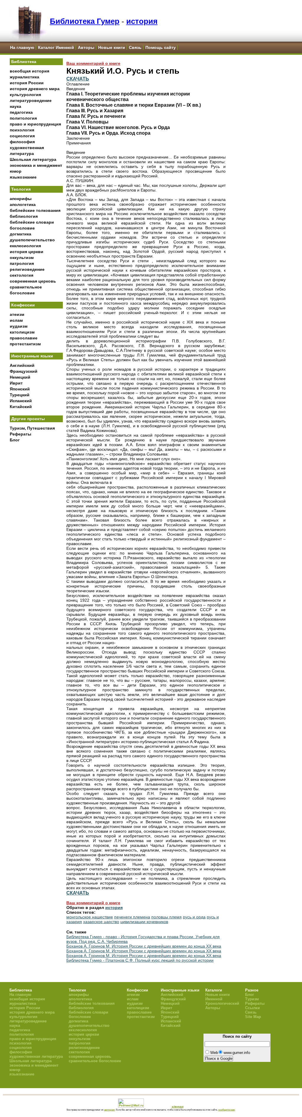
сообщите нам (226, 1109)
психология (22, 130)
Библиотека (23, 61)
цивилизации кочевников (144, 921)
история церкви (26, 251)
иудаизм (18, 326)
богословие (22, 228)
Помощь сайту (160, 47)
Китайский (21, 406)
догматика (20, 234)
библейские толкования (35, 210)
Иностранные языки (32, 356)
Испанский (21, 400)
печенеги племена (132, 917)
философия (22, 141)
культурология (25, 94)
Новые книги (111, 47)
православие (23, 338)
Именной (213, 999)
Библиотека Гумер (84, 21)
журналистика (24, 77)
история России (27, 82)
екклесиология (25, 245)
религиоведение (27, 269)
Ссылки (252, 1008)
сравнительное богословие (95, 1061)
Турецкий (19, 394)
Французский (23, 371)
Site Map (253, 1016)
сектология (21, 275)
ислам (16, 320)
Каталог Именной (56, 47)
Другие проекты (28, 418)
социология (22, 135)
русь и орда (194, 917)
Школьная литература (33, 159)
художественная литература (36, 1056)
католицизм (22, 332)
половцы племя (166, 917)
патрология (22, 263)
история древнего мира (35, 88)
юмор (16, 171)
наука (15, 106)
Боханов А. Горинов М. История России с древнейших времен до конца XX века (143, 946)
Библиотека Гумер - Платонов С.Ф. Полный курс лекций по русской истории (140, 960)
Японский (20, 389)
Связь (135, 47)
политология (23, 118)
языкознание (23, 177)
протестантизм (25, 343)
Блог (15, 440)
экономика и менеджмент (36, 165)
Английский (22, 365)
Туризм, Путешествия (32, 428)
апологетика (23, 204)
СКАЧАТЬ (77, 78)
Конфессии (23, 305)
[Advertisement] (36, 542)
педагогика (21, 112)
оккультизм (22, 257)
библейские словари (32, 222)
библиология (24, 216)
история (141, 21)
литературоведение (31, 100)
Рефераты (20, 434)
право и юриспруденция (35, 124)
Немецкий (20, 377)
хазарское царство (101, 921)
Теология (21, 189)
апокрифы (21, 198)
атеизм (17, 314)
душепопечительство (32, 239)
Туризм (252, 999)
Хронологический (222, 1003)
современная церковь (33, 281)
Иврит (16, 383)
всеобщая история (29, 71)
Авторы (86, 47)
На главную (22, 47)
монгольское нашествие (89, 917)
